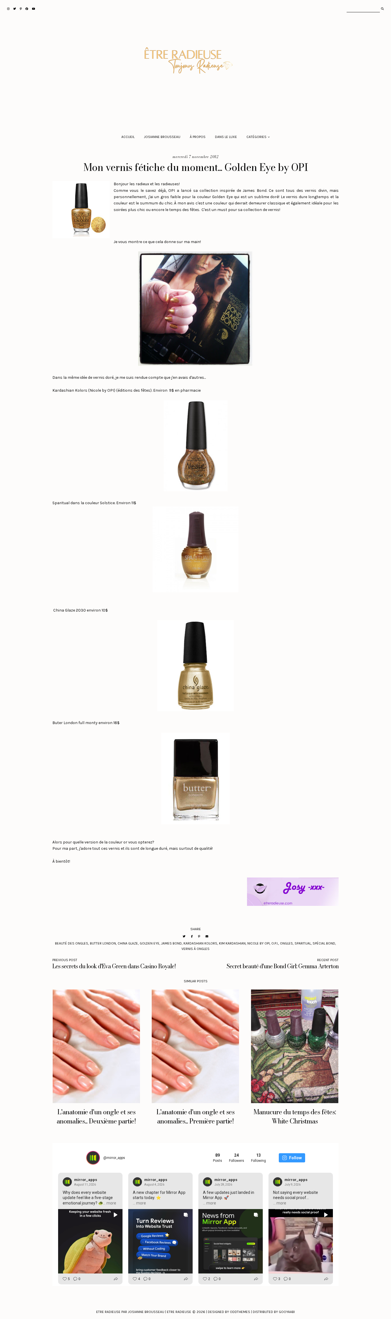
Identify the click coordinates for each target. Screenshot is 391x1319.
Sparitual (303, 943)
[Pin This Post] (199, 936)
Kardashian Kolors (200, 943)
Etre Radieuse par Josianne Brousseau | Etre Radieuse (143, 1312)
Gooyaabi (287, 1312)
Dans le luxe (226, 137)
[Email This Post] (207, 936)
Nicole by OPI (258, 943)
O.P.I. (274, 943)
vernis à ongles (195, 949)
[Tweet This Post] (184, 936)
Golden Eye (149, 943)
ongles (286, 943)
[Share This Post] (192, 936)
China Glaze (128, 943)
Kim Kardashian (232, 943)
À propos (198, 137)
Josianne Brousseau (162, 137)
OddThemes (240, 1312)
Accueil (128, 137)
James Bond (171, 943)
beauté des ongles (71, 943)
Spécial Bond (324, 943)
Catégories (256, 137)
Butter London (103, 943)
